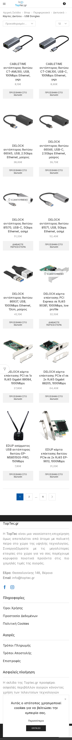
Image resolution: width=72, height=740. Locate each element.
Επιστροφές (12, 661)
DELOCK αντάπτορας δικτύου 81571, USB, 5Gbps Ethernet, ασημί (54, 225)
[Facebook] (64, 3)
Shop (27, 12)
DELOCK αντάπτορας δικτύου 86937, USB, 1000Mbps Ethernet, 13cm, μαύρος (17, 301)
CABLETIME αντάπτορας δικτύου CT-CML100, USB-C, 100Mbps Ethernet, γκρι (54, 71)
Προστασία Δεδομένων (20, 616)
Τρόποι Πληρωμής (17, 645)
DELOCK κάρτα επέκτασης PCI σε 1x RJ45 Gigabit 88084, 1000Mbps (18, 377)
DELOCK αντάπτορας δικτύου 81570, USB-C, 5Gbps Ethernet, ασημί (17, 225)
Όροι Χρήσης (13, 608)
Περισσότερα (36, 720)
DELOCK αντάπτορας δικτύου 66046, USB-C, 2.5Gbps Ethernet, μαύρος (54, 149)
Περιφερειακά (41, 12)
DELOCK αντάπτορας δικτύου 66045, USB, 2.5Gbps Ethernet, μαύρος (17, 151)
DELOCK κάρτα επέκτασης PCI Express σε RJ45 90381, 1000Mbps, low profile (54, 301)
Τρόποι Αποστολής (17, 653)
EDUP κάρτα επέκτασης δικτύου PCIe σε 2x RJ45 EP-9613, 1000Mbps (54, 455)
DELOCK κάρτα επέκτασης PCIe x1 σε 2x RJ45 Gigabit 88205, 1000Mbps (54, 377)
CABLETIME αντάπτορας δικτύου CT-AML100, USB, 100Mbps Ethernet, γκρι (17, 71)
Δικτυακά (58, 12)
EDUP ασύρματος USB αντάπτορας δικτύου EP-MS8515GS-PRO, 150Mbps (18, 453)
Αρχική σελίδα (12, 12)
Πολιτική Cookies (16, 623)
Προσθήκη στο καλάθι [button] (18, 93)
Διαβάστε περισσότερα (18, 245)
